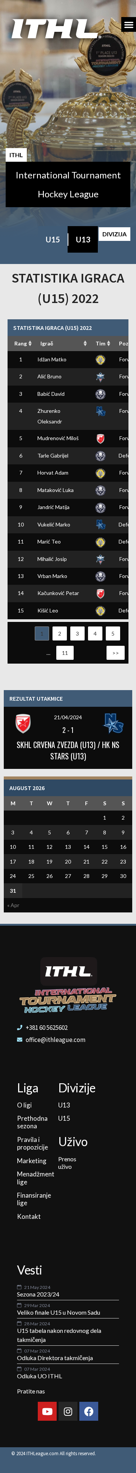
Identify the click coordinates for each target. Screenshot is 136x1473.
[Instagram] (68, 1411)
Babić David (51, 394)
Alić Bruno (49, 376)
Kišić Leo (47, 610)
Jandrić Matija (53, 507)
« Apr (13, 905)
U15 (53, 239)
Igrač (46, 343)
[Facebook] (88, 1411)
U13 (83, 239)
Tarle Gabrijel (52, 455)
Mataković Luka (55, 490)
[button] (128, 24)
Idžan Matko (51, 359)
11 (65, 653)
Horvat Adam (52, 472)
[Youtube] (47, 1411)
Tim (100, 343)
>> (115, 653)
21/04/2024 (68, 717)
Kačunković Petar (58, 593)
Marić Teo (49, 541)
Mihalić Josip (52, 559)
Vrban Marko (52, 576)
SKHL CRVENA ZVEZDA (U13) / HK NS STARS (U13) (68, 750)
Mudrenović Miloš (58, 438)
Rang (20, 343)
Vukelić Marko (53, 524)
